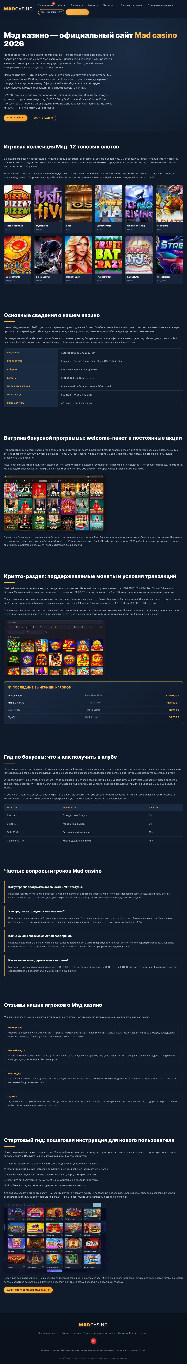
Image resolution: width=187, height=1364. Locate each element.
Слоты (61, 5)
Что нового (109, 5)
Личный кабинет (51, 12)
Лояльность (76, 5)
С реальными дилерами (160, 5)
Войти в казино (43, 118)
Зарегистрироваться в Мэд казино (28, 1290)
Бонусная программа (131, 5)
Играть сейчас (16, 117)
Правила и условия (71, 1333)
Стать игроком (77, 12)
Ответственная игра (48, 1333)
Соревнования (46, 4)
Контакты (93, 5)
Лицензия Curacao (127, 1333)
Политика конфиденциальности (99, 1333)
